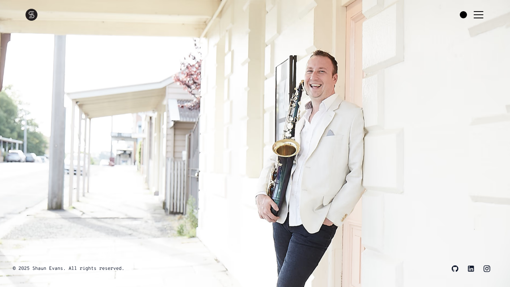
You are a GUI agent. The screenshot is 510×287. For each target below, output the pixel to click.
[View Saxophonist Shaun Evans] (255, 143)
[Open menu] (478, 15)
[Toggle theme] (463, 15)
